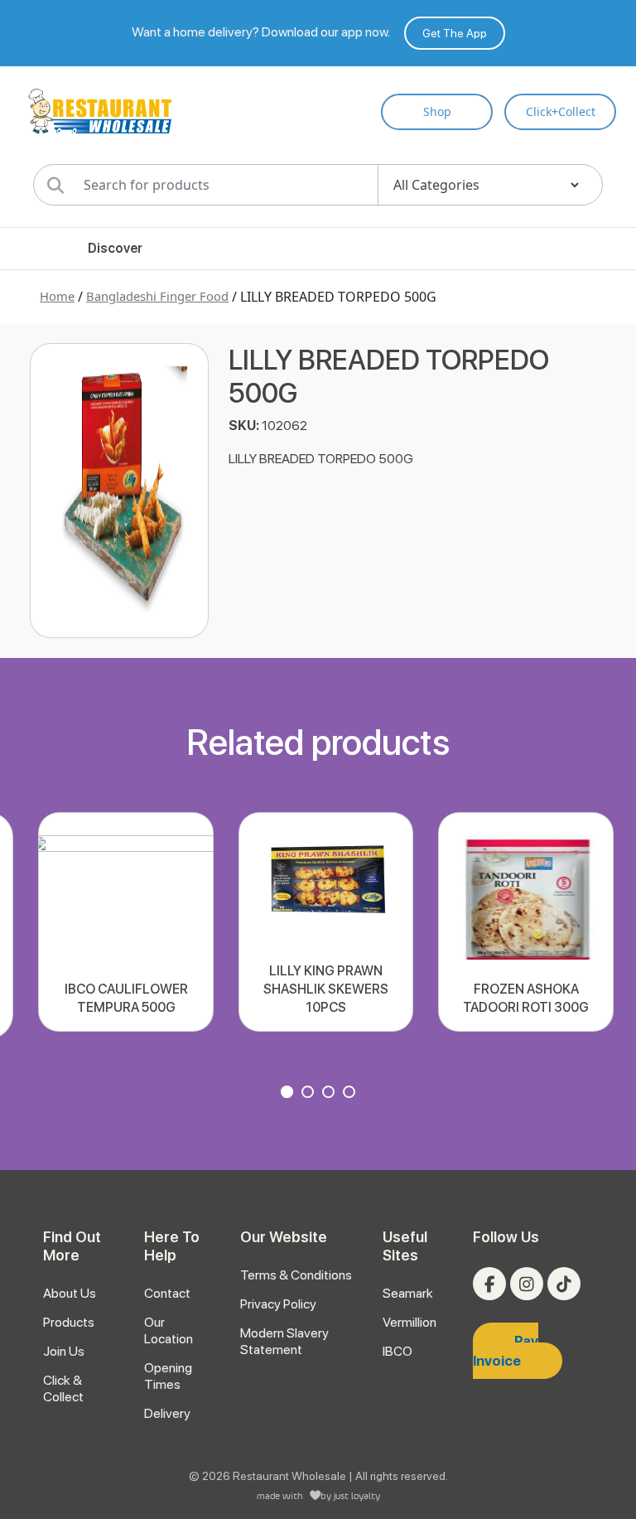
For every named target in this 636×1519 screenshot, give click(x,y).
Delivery (167, 1413)
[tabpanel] (125, 922)
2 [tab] (309, 1094)
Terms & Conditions (296, 1275)
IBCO (397, 1351)
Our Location (168, 1330)
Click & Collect (63, 1388)
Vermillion (409, 1322)
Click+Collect (560, 111)
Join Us (63, 1351)
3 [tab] (330, 1094)
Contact (167, 1293)
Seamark (408, 1293)
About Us (69, 1293)
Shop (437, 111)
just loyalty (357, 1495)
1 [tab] (289, 1094)
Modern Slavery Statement (284, 1341)
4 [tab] (351, 1094)
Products (68, 1322)
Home (57, 296)
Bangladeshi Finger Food (157, 296)
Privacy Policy (278, 1304)
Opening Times (168, 1376)
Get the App (454, 33)
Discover (115, 248)
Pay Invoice (505, 1351)
